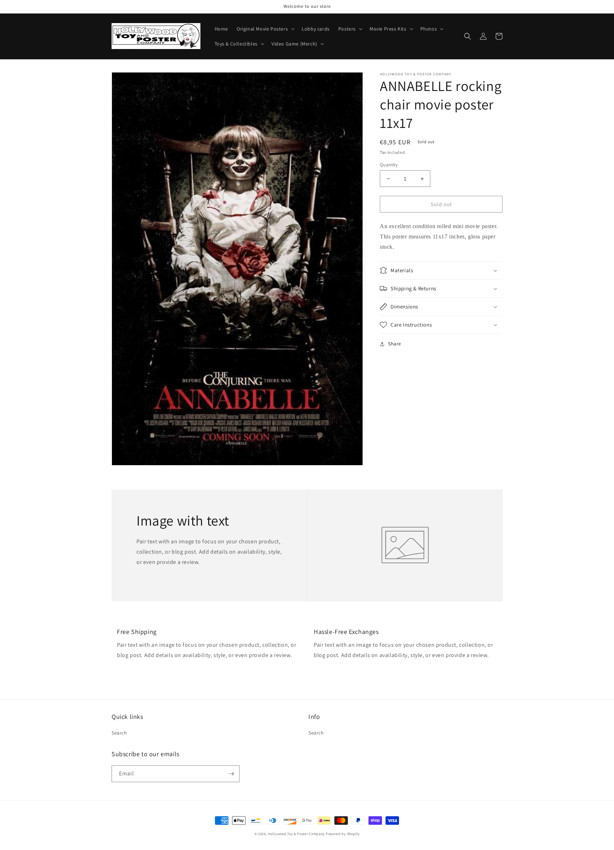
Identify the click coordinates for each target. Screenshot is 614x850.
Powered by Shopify (343, 834)
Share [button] (394, 343)
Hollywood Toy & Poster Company (296, 834)
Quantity (389, 165)
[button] (264, 28)
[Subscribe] (231, 773)
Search (119, 733)
